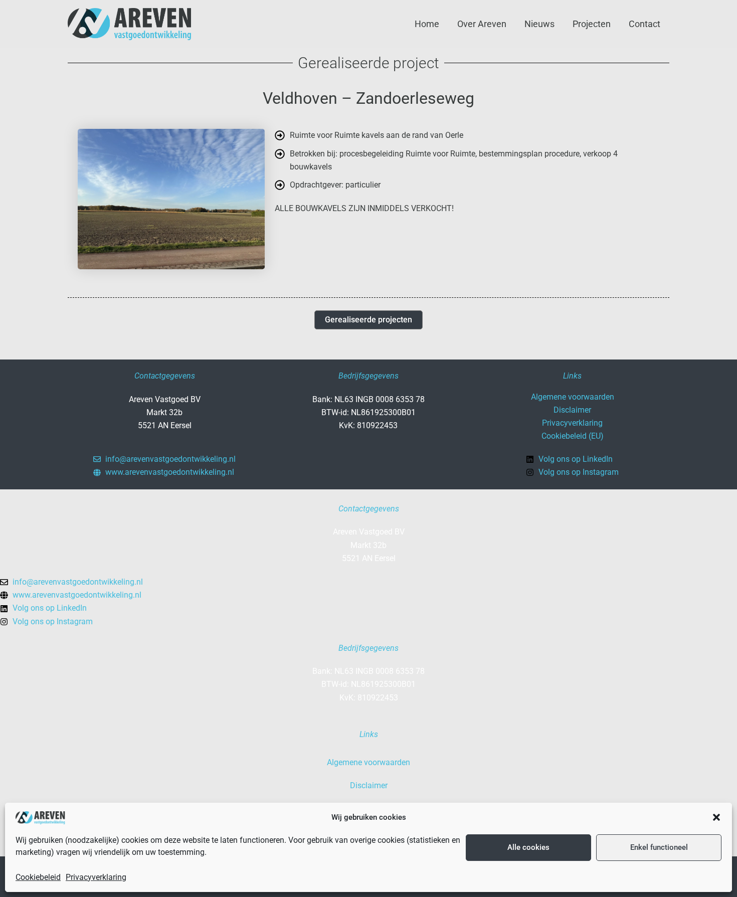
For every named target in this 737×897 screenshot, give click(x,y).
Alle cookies (528, 847)
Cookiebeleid (38, 877)
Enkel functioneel (659, 847)
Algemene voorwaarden (572, 397)
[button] (716, 817)
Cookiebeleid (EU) (572, 436)
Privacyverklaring (96, 877)
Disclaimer (572, 410)
